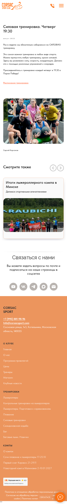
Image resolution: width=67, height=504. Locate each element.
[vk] (23, 287)
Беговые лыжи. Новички (16, 437)
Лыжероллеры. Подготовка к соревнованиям (27, 408)
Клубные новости (12, 383)
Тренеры (7, 372)
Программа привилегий (15, 360)
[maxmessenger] (43, 287)
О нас (6, 355)
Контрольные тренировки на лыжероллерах (26, 403)
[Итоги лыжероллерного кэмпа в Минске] (33, 208)
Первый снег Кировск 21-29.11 (19, 462)
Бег (5, 431)
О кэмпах (8, 451)
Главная (7, 349)
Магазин (8, 377)
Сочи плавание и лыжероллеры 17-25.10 (24, 457)
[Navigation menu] (61, 5)
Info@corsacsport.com (16, 323)
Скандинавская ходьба (15, 425)
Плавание (8, 414)
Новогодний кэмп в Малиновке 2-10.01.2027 (27, 468)
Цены (6, 366)
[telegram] (33, 287)
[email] (54, 287)
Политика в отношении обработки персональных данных (33, 492)
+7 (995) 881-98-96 (14, 318)
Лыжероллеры (10, 397)
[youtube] (13, 287)
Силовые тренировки (14, 420)
